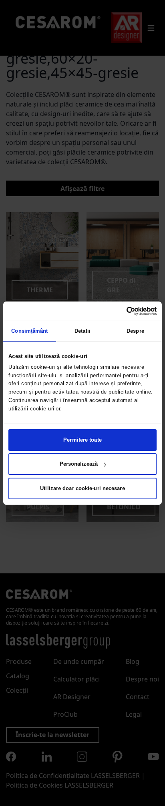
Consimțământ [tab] (29, 331)
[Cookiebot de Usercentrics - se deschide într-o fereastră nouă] (122, 310)
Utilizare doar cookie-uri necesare (82, 488)
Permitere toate (82, 440)
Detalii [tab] (82, 331)
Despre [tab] (135, 331)
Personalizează (79, 464)
